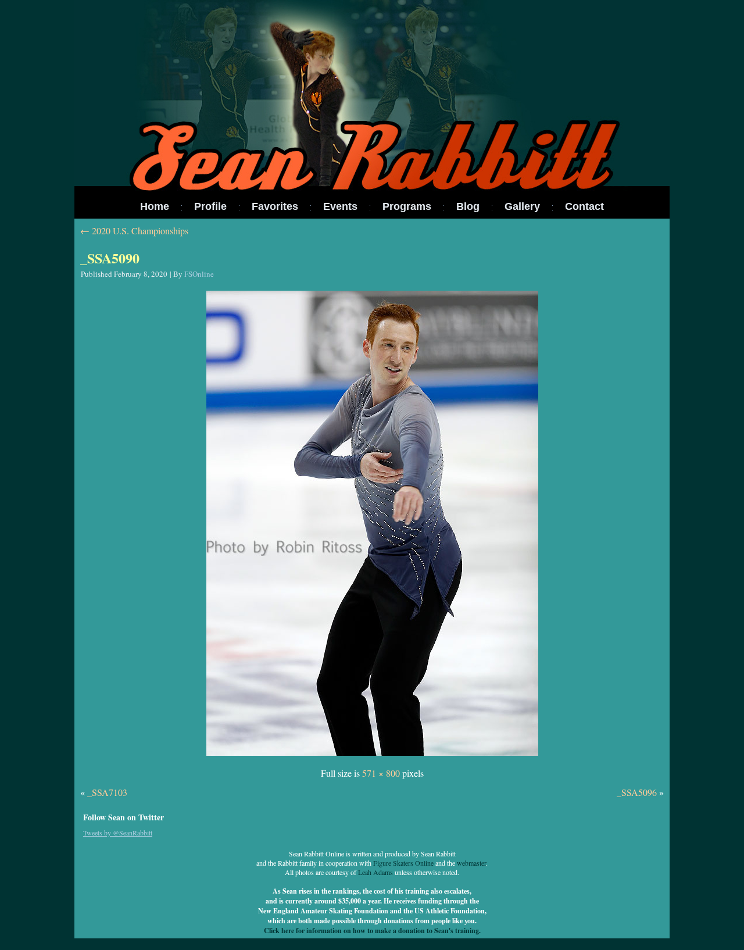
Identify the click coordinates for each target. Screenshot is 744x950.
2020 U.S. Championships (134, 230)
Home (154, 206)
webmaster (471, 862)
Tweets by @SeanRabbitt (117, 832)
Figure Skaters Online (403, 862)
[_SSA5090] (372, 756)
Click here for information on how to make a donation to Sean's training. (372, 930)
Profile (210, 206)
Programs (406, 206)
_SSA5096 (637, 792)
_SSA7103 (107, 792)
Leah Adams (375, 872)
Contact (584, 206)
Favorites (275, 206)
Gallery (522, 206)
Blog (468, 206)
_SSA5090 (110, 258)
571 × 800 (381, 773)
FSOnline (199, 274)
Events (340, 206)
